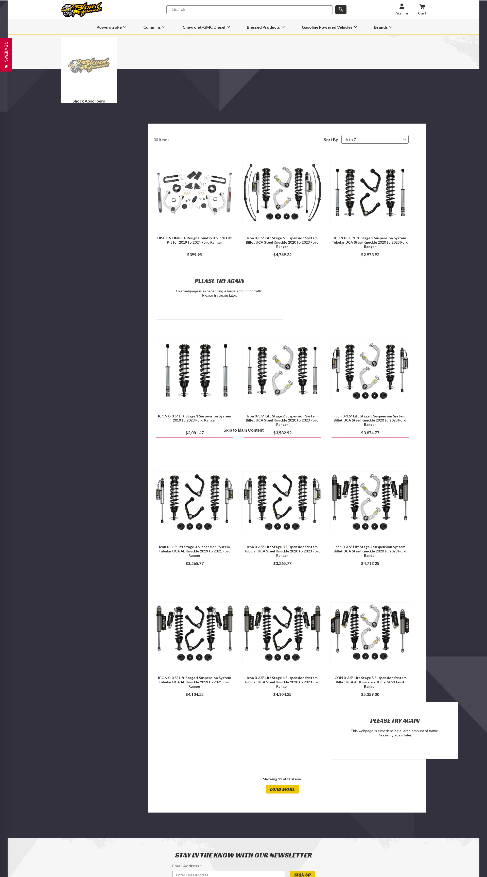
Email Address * (187, 865)
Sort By (331, 139)
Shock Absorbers (89, 100)
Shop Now (282, 192)
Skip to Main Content (243, 430)
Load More (282, 789)
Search (178, 9)
